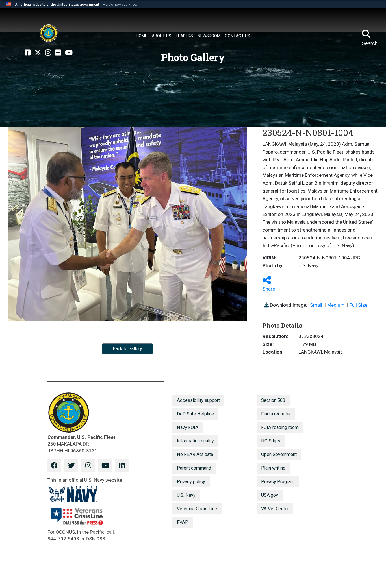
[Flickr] (58, 53)
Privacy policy (191, 481)
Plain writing (273, 468)
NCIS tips (270, 441)
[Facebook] (28, 53)
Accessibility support (198, 400)
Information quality (195, 441)
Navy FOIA (187, 427)
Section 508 (273, 400)
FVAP (182, 522)
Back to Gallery (127, 348)
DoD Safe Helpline (195, 413)
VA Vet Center (275, 508)
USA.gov (269, 495)
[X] (37, 53)
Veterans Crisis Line (197, 508)
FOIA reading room (280, 427)
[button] (123, 4)
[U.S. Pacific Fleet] (48, 33)
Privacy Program (277, 481)
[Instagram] (48, 53)
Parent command (194, 468)
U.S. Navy (186, 495)
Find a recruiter (276, 413)
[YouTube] (69, 53)
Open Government (279, 454)
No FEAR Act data (195, 454)
